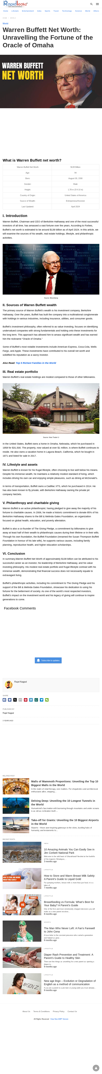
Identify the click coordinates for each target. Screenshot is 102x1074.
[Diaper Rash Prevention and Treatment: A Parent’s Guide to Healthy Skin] (22, 957)
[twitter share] (15, 700)
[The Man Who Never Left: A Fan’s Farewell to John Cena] (22, 931)
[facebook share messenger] (9, 700)
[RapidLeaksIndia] (15, 4)
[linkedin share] (31, 700)
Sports (47, 11)
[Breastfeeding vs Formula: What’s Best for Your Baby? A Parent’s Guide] (22, 904)
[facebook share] (4, 700)
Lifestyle (15, 11)
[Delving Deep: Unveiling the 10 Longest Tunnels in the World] (16, 806)
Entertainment (28, 11)
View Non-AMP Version (59, 1019)
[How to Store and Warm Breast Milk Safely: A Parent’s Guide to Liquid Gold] (22, 878)
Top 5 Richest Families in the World (36, 363)
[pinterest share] (25, 700)
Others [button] (96, 11)
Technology (67, 11)
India (39, 11)
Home (5, 11)
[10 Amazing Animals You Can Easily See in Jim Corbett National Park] (22, 852)
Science (78, 11)
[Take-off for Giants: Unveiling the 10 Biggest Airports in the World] (16, 825)
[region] (51, 134)
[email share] (20, 700)
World (87, 11)
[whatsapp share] (36, 700)
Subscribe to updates (50, 660)
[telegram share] (41, 700)
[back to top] (96, 1068)
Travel (56, 11)
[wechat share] (47, 700)
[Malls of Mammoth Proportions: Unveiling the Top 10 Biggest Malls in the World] (16, 786)
